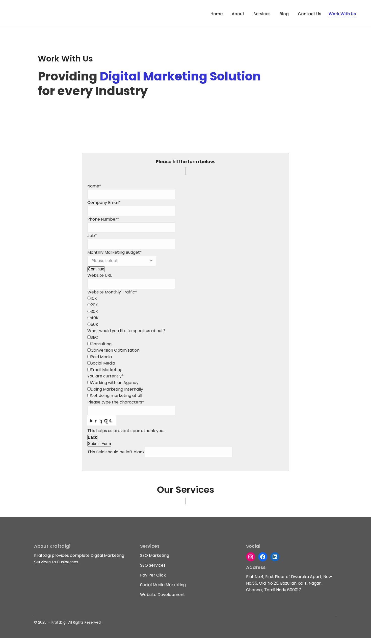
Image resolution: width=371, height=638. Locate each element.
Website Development (162, 595)
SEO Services (153, 565)
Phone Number (103, 219)
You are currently (105, 376)
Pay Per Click (153, 575)
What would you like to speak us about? (126, 331)
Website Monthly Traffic (112, 292)
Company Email (104, 202)
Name (94, 186)
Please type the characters (115, 402)
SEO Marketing (154, 555)
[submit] (87, 180)
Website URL (99, 275)
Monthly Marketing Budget (114, 252)
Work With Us (342, 14)
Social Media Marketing (163, 585)
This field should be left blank (116, 452)
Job (92, 236)
